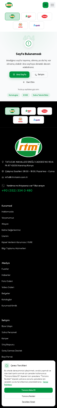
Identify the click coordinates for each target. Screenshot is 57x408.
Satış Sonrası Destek (12, 350)
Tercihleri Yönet (28, 402)
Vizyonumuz (8, 217)
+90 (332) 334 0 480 (17, 190)
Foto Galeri (7, 281)
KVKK (25, 95)
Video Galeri (8, 287)
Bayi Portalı (7, 356)
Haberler (6, 275)
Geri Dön (30, 82)
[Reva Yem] (28, 16)
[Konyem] (20, 25)
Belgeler (6, 293)
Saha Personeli (9, 332)
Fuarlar (5, 269)
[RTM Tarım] (12, 16)
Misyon (5, 224)
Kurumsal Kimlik (9, 305)
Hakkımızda (8, 211)
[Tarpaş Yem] (44, 16)
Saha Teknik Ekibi (40, 95)
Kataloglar (13, 95)
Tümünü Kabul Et (28, 390)
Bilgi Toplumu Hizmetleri (14, 248)
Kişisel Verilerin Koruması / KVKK (17, 242)
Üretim (5, 236)
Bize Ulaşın (7, 326)
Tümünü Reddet (28, 396)
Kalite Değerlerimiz (11, 230)
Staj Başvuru (8, 344)
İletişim (41, 74)
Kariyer (5, 338)
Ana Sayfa (21, 74)
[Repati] (36, 25)
